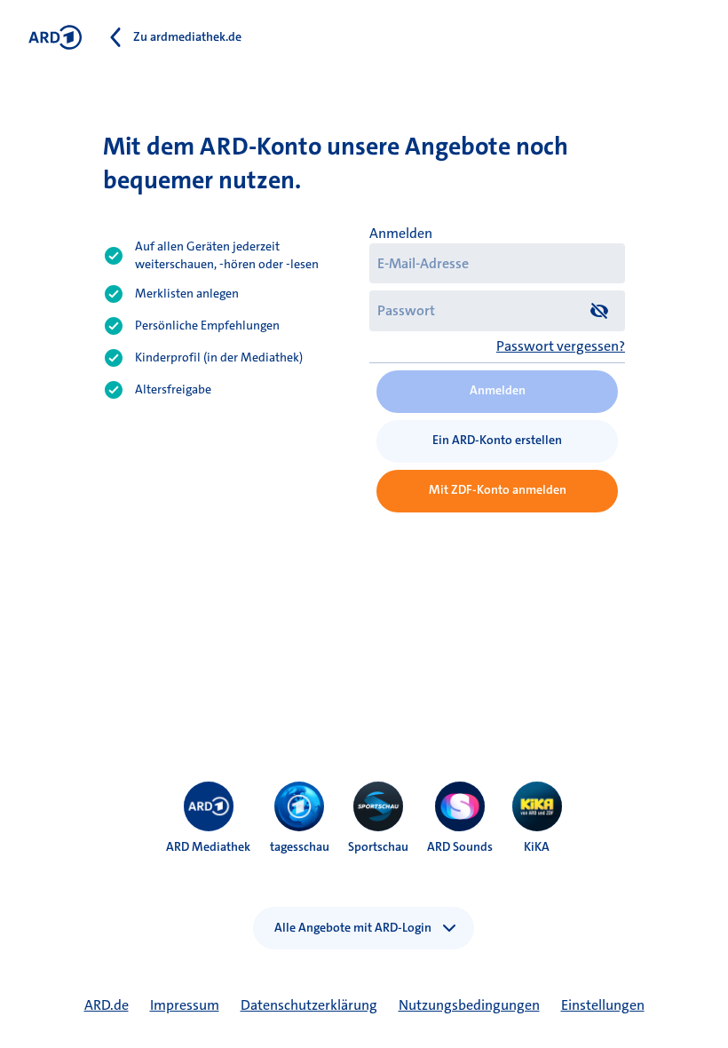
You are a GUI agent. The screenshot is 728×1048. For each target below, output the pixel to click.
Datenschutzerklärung (309, 1005)
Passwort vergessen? (560, 346)
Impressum (184, 1005)
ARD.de (106, 1005)
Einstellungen (603, 1005)
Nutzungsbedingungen (469, 1005)
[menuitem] (208, 806)
